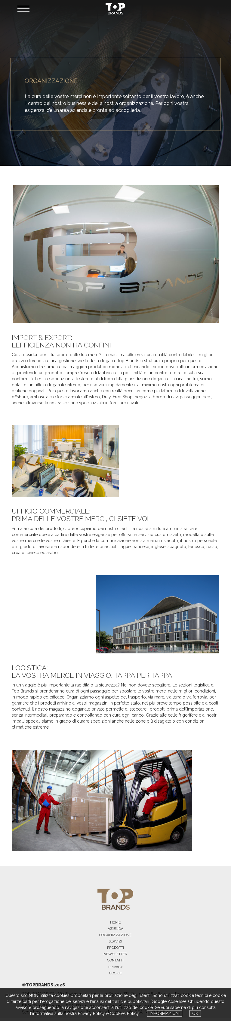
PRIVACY (115, 967)
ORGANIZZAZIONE (115, 935)
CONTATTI (115, 960)
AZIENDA (115, 929)
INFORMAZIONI (165, 1013)
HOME (115, 922)
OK (195, 1013)
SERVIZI (115, 941)
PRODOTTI (115, 947)
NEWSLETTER (115, 954)
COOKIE (115, 973)
